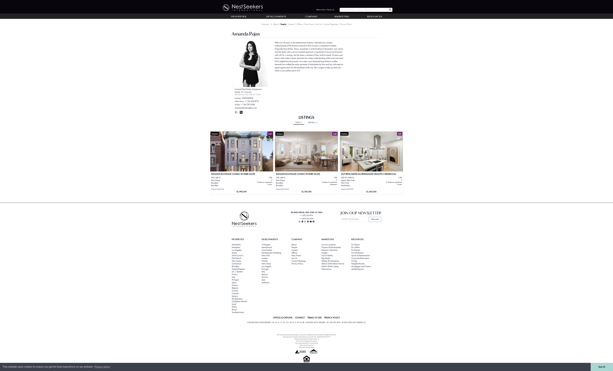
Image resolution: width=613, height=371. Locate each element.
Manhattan (236, 244)
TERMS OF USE (314, 317)
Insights (325, 253)
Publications (326, 269)
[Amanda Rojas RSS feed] (241, 112)
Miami (234, 253)
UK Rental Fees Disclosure (306, 347)
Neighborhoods (357, 263)
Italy (233, 277)
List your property (329, 244)
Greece (235, 285)
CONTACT (300, 317)
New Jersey (236, 261)
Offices (299, 24)
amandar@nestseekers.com (246, 108)
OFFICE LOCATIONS (282, 317)
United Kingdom (238, 269)
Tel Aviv (265, 277)
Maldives (265, 282)
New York (266, 255)
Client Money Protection (306, 345)
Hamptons (236, 247)
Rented (313, 122)
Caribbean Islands (239, 301)
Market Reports (357, 269)
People (283, 24)
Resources (374, 17)
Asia (263, 280)
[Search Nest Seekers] (390, 9)
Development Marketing (271, 253)
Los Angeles (237, 250)
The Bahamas (237, 299)
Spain (234, 282)
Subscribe (375, 219)
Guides (354, 261)
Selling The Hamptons (330, 261)
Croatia (235, 290)
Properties (238, 17)
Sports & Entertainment (360, 255)
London (265, 258)
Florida (265, 261)
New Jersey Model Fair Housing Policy (306, 343)
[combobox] (364, 10)
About (275, 24)
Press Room (309, 24)
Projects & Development (331, 247)
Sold (298, 122)
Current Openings (331, 24)
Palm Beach (236, 258)
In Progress (266, 244)
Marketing (342, 17)
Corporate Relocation (360, 258)
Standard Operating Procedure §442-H (306, 339)
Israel (234, 304)
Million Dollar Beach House (333, 263)
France (234, 274)
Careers (291, 24)
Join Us (319, 24)
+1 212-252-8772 (252, 101)
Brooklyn (235, 266)
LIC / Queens (237, 271)
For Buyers (355, 244)
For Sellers (355, 247)
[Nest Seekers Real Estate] (241, 8)
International (267, 247)
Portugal (235, 280)
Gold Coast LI (237, 255)
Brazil (234, 309)
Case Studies (267, 250)
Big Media (326, 258)
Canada (235, 293)
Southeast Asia (238, 312)
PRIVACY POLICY (332, 317)
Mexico (235, 296)
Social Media (327, 255)
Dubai (234, 307)
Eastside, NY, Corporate (243, 92)
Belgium (235, 288)
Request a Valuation (330, 250)
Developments (276, 17)
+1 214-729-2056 (248, 104)
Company (311, 17)
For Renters (355, 250)
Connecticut (236, 263)
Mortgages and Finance (361, 266)
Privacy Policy (346, 24)
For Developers (357, 253)
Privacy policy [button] (102, 366)
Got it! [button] (601, 367)
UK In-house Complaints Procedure (306, 341)
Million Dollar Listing (330, 266)
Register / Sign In (325, 10)
